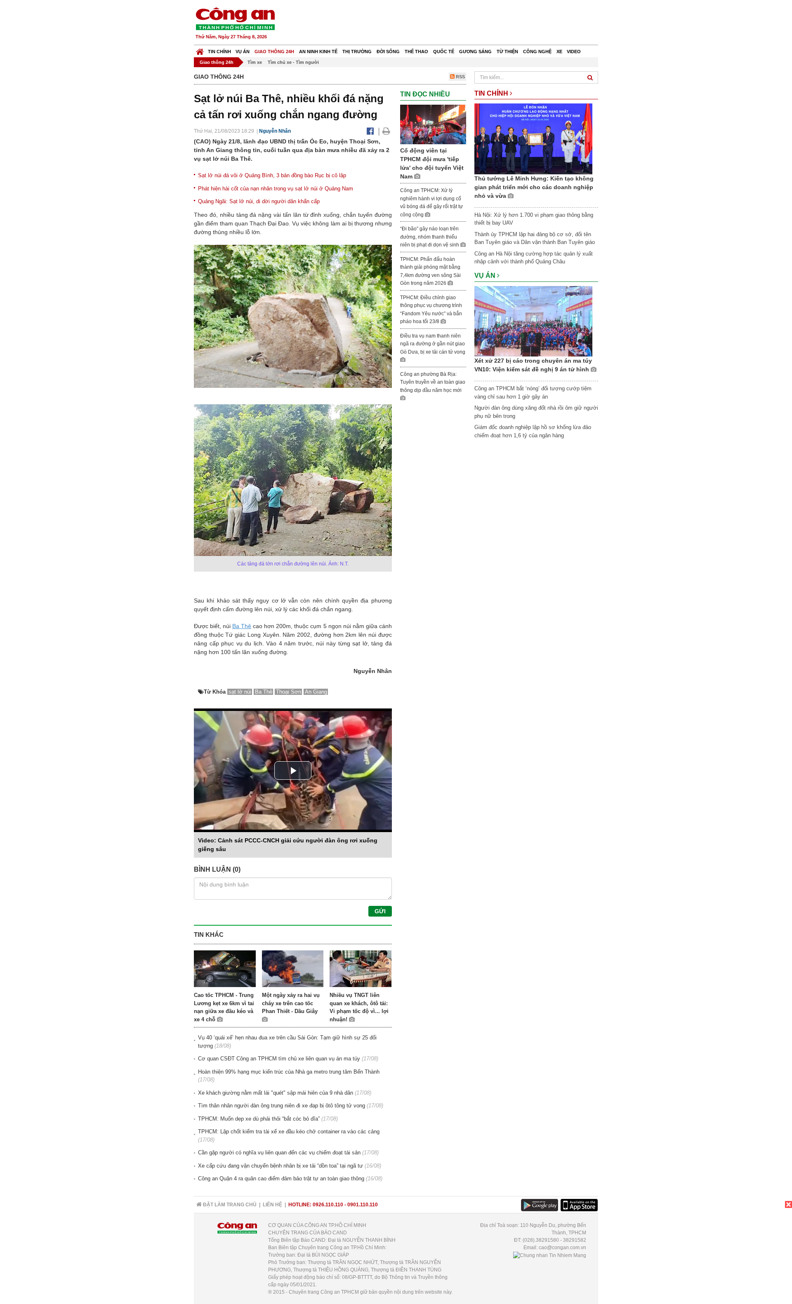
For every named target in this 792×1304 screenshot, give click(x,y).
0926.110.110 (328, 1205)
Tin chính (219, 51)
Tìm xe (255, 62)
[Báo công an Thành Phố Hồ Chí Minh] (235, 18)
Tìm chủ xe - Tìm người (293, 62)
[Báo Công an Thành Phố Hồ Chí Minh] (200, 50)
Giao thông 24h (274, 51)
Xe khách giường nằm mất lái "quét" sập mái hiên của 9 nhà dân (275, 1093)
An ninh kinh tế (318, 51)
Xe (559, 51)
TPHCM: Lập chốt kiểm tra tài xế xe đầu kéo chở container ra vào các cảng (289, 1131)
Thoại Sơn (288, 692)
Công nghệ (537, 51)
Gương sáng (475, 51)
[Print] (386, 131)
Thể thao (416, 51)
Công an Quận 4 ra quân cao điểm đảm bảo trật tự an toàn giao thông (281, 1178)
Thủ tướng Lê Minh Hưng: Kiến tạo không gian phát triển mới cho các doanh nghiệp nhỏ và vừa (534, 187)
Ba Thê (241, 626)
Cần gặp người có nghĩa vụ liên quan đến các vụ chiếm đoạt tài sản (279, 1152)
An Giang (316, 692)
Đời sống (388, 51)
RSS (460, 76)
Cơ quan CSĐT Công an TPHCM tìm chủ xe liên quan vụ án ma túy (279, 1058)
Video (574, 51)
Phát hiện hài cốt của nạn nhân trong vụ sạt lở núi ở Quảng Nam (275, 188)
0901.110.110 (362, 1205)
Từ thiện (507, 51)
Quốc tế (443, 51)
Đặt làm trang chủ (229, 1205)
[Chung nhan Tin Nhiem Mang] (549, 1255)
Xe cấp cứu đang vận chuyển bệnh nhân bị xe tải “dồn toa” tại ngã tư (280, 1166)
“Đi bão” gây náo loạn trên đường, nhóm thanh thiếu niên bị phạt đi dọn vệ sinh (430, 237)
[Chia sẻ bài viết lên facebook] (370, 131)
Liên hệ (272, 1205)
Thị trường (357, 51)
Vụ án (243, 51)
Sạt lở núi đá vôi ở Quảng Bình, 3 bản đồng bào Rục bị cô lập (272, 175)
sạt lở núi (240, 692)
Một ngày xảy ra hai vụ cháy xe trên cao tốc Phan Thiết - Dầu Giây (291, 1003)
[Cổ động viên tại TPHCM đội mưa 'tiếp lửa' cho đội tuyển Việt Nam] (433, 124)
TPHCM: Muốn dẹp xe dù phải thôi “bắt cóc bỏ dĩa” (259, 1119)
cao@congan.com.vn (562, 1247)
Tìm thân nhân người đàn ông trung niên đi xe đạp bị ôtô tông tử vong (281, 1105)
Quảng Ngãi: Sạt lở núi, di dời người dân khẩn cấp (259, 201)
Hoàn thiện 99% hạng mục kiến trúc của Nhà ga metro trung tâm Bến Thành (289, 1072)
